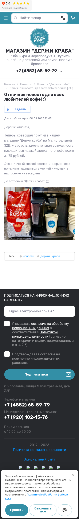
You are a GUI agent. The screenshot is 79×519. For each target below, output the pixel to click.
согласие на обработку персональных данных (40, 326)
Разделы (19, 109)
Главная (9, 84)
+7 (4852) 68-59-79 (36, 70)
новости (28, 256)
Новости (26, 84)
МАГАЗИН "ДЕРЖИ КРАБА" (40, 51)
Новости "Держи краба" (53, 84)
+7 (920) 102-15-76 (26, 417)
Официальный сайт (39, 459)
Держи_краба (50, 256)
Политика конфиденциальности (39, 450)
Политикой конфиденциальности (35, 334)
